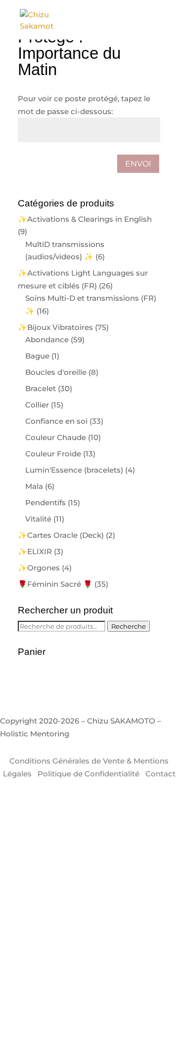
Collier (37, 404)
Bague (37, 356)
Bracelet (40, 388)
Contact (160, 773)
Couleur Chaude (55, 437)
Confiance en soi (56, 421)
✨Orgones (39, 567)
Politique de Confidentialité (88, 773)
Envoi (138, 163)
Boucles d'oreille (56, 372)
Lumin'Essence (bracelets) (74, 470)
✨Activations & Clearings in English (85, 219)
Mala (34, 486)
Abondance (47, 339)
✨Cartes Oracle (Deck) (61, 535)
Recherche (128, 626)
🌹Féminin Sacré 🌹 (55, 584)
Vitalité (38, 519)
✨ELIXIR (35, 551)
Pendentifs (45, 502)
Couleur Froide (53, 453)
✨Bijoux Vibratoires (55, 327)
